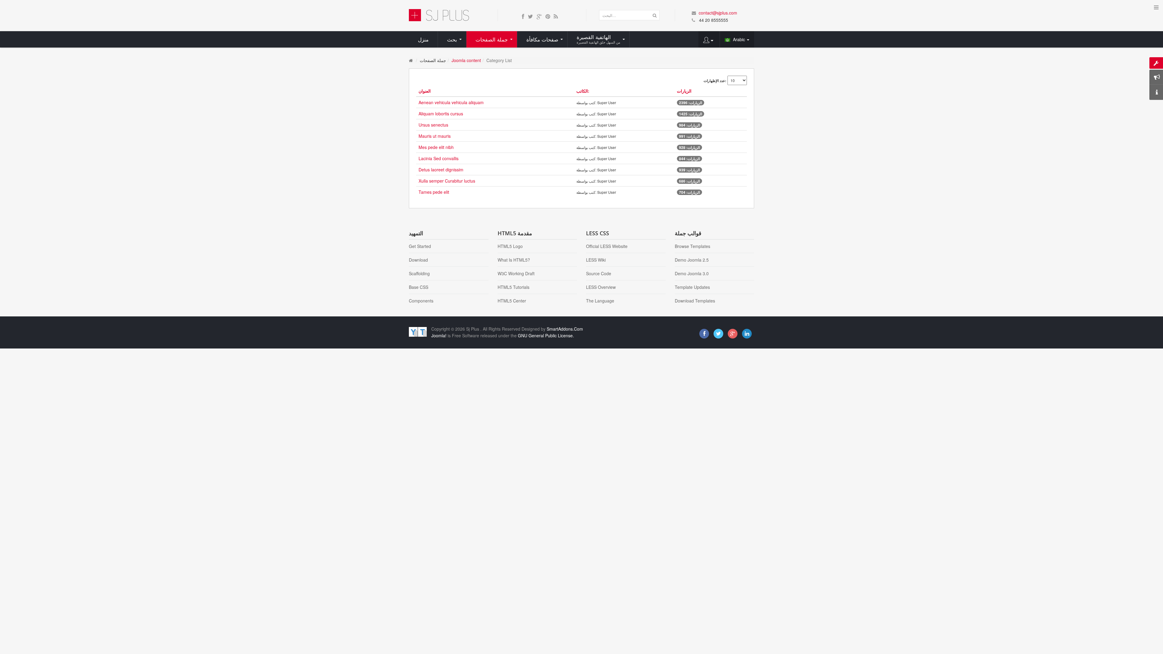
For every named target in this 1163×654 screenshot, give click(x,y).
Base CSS (418, 287)
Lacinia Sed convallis (439, 158)
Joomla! (438, 335)
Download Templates (695, 301)
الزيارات (684, 91)
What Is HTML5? (514, 260)
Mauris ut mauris (435, 136)
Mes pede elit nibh (436, 147)
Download (418, 260)
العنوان (425, 91)
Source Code (598, 273)
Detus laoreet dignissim (441, 170)
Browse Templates (692, 246)
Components (421, 301)
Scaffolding (419, 273)
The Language (600, 301)
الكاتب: (582, 91)
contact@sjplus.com (718, 13)
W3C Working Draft (516, 273)
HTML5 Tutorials (513, 287)
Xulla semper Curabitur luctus (447, 181)
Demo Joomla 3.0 (692, 273)
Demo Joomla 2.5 (692, 260)
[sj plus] (439, 15)
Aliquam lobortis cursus (441, 114)
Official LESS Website (607, 246)
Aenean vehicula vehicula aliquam (451, 102)
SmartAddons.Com (565, 329)
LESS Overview (601, 287)
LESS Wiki (596, 260)
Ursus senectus (433, 125)
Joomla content (466, 60)
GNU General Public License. (546, 335)
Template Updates (692, 287)
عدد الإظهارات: (715, 80)
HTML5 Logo (510, 246)
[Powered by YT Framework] (418, 331)
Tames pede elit (434, 192)
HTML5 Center (512, 301)
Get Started (420, 246)
